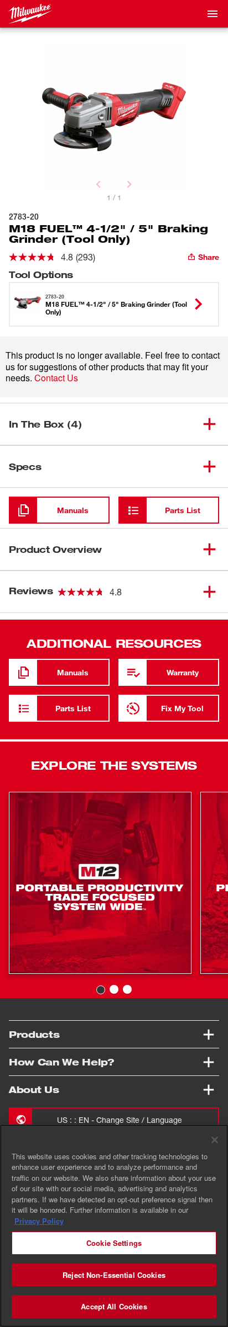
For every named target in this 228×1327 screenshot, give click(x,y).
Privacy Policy (39, 1221)
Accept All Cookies (114, 1306)
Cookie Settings (114, 1243)
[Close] (215, 1140)
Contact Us (56, 377)
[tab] (100, 989)
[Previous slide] (98, 184)
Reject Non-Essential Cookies (114, 1275)
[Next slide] (129, 184)
